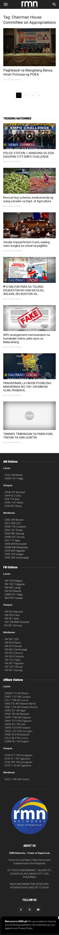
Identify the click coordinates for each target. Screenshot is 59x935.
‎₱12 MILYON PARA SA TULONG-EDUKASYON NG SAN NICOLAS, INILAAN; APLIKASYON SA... (23, 290)
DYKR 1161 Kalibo (14, 502)
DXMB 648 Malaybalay (16, 547)
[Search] (54, 4)
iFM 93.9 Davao (13, 642)
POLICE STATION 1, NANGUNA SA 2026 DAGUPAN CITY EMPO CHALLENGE (28, 154)
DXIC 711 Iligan (12, 540)
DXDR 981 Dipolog (14, 533)
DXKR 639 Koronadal (16, 543)
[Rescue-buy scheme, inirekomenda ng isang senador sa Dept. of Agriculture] (29, 181)
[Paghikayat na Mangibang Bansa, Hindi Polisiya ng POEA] (29, 47)
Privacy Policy (25, 928)
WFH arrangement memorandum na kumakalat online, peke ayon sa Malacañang (26, 338)
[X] (29, 909)
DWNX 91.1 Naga (13, 594)
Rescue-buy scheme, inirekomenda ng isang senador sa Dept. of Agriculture (28, 199)
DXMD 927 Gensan (15, 536)
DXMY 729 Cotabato (15, 526)
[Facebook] (21, 909)
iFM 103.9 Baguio (14, 580)
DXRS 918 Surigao (14, 554)
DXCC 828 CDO (13, 523)
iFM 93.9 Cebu (12, 615)
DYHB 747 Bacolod (15, 492)
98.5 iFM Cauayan (14, 597)
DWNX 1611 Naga (14, 478)
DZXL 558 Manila (13, 475)
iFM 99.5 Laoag (12, 587)
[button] (5, 4)
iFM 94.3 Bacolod (14, 611)
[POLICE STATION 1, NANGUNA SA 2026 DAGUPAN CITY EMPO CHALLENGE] (29, 136)
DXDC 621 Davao (14, 530)
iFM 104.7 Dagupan (15, 584)
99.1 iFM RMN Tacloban (17, 621)
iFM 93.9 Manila (13, 591)
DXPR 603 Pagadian (15, 550)
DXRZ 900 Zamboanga (17, 557)
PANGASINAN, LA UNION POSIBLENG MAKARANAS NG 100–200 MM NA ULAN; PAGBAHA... (27, 386)
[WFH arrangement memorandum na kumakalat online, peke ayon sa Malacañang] (29, 318)
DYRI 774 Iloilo (12, 499)
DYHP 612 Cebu (13, 495)
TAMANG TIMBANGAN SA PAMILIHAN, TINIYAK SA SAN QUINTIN (28, 435)
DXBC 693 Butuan (14, 519)
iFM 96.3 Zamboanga (16, 649)
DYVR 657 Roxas (13, 505)
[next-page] (39, 95)
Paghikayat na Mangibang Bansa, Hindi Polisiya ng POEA (28, 72)
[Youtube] (38, 909)
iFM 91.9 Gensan (13, 646)
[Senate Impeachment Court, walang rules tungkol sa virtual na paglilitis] (29, 225)
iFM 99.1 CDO (12, 639)
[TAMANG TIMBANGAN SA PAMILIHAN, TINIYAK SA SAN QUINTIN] (29, 415)
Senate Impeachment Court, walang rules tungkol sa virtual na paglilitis (26, 243)
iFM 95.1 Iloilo (12, 618)
